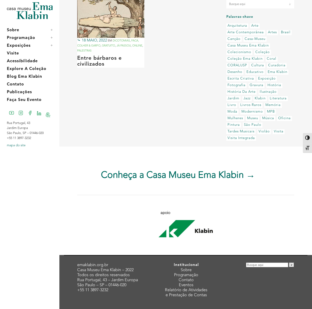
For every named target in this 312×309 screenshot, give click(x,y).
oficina (284, 118)
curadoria (277, 65)
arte (255, 26)
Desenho (234, 72)
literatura (278, 98)
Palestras (84, 50)
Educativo (255, 72)
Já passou (123, 45)
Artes (272, 32)
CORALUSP (237, 65)
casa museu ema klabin (248, 45)
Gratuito (108, 45)
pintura (233, 125)
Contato (186, 280)
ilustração (268, 92)
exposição (267, 78)
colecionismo (239, 52)
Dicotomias (121, 40)
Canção (234, 39)
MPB (271, 111)
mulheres (235, 118)
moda (232, 111)
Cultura (257, 65)
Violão (264, 131)
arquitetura (237, 26)
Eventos (186, 285)
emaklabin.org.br (92, 265)
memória (273, 105)
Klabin (260, 98)
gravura (256, 85)
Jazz (247, 98)
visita (278, 131)
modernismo (252, 111)
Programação (186, 275)
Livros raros (250, 105)
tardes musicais (240, 131)
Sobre (186, 270)
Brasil (286, 32)
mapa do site (16, 145)
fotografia (236, 85)
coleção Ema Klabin (245, 59)
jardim (233, 98)
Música (268, 118)
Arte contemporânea (245, 32)
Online (137, 45)
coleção (262, 52)
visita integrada (241, 138)
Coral (271, 59)
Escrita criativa (240, 78)
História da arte (241, 92)
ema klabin (277, 72)
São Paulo (252, 125)
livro (231, 105)
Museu (252, 118)
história (274, 85)
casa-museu (255, 39)
